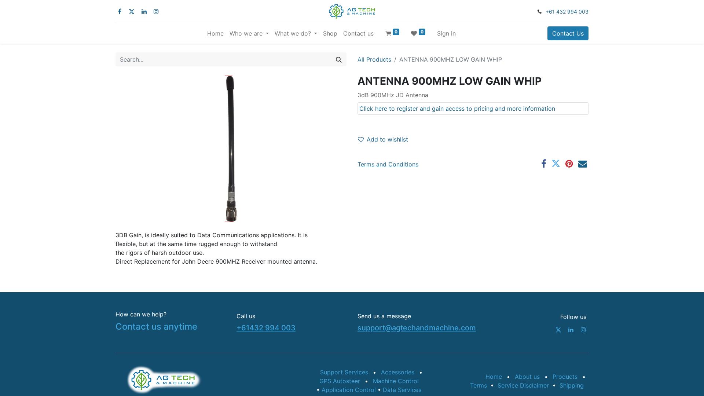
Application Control (350, 389)
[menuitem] (215, 33)
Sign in (446, 33)
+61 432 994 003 (567, 11)
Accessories (397, 372)
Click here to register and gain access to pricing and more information (457, 108)
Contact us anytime (156, 326)
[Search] (338, 59)
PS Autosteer (339, 381)
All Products (374, 59)
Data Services (402, 389)
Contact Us (568, 33)
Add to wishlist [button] (387, 139)
